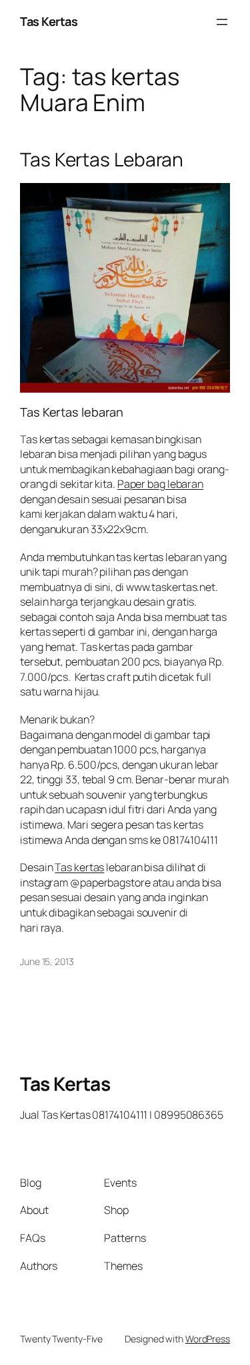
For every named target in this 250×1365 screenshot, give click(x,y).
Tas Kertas (48, 21)
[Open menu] (222, 22)
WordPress (207, 1338)
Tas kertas (79, 867)
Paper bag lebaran (160, 484)
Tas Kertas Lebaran (101, 159)
